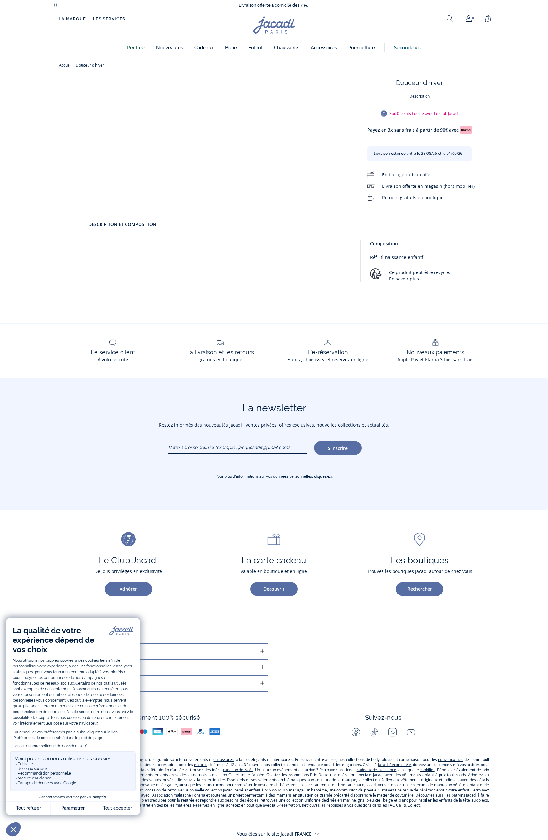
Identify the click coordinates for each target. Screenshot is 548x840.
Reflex (386, 780)
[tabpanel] (288, 264)
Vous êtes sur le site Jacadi (274, 834)
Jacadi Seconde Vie (394, 764)
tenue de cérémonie (420, 790)
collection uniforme (303, 800)
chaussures (223, 759)
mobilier (427, 769)
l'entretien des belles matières (164, 805)
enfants (200, 764)
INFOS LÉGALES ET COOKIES (91, 683)
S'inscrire (338, 448)
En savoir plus (404, 279)
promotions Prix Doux (308, 775)
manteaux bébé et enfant (456, 785)
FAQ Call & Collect (404, 805)
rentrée (187, 800)
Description (419, 96)
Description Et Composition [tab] (122, 224)
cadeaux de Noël (238, 769)
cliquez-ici (323, 476)
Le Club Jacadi (446, 113)
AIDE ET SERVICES (80, 651)
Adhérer (128, 589)
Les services (109, 18)
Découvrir (274, 589)
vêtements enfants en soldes (160, 775)
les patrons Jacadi (461, 795)
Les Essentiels (232, 780)
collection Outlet (224, 775)
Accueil (65, 65)
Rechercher (420, 589)
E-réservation (288, 805)
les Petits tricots (210, 785)
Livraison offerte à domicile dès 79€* (274, 2)
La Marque (72, 18)
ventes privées (162, 780)
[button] (135, 48)
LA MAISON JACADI (82, 667)
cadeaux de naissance (376, 769)
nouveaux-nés (450, 759)
